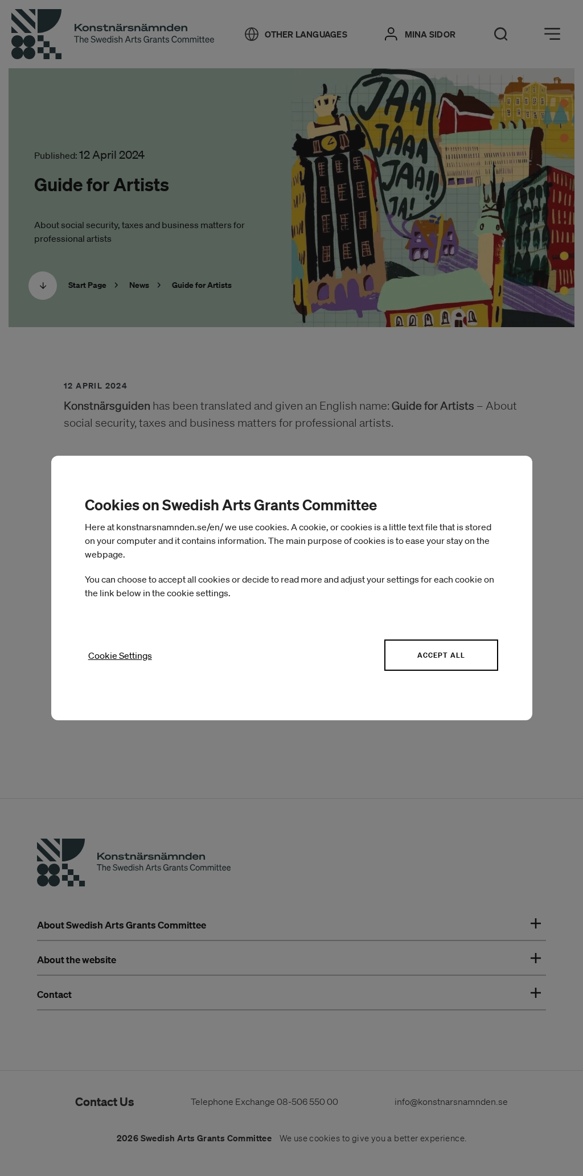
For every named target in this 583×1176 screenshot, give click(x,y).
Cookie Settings (120, 655)
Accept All (441, 655)
